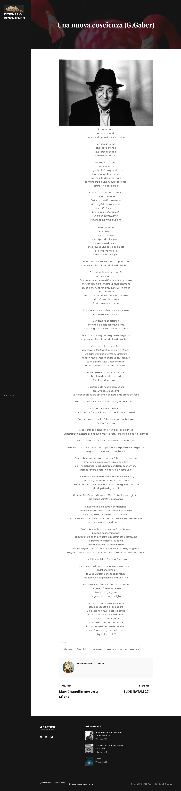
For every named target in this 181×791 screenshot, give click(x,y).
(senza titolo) (46, 783)
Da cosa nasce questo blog (81, 784)
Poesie (63, 642)
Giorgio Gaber (82, 649)
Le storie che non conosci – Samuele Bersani (108, 734)
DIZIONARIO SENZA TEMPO (14, 16)
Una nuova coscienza (129, 649)
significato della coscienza (104, 649)
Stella (98, 758)
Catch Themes (165, 784)
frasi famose (66, 649)
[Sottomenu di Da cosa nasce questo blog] (93, 783)
